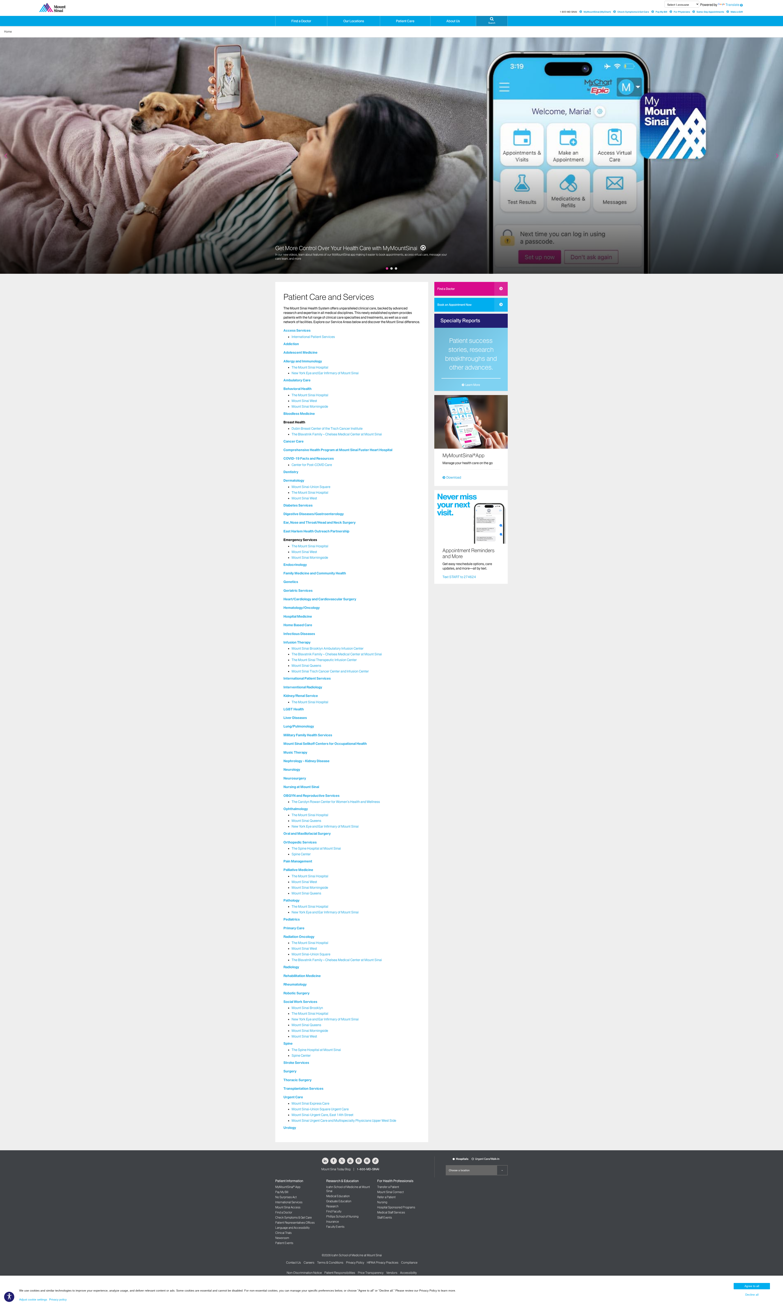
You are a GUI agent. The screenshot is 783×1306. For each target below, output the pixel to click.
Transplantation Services (303, 1088)
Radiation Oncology (298, 937)
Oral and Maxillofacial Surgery (307, 833)
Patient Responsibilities (339, 1273)
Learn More (472, 385)
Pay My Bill (661, 11)
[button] (492, 21)
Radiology (291, 967)
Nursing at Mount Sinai (301, 787)
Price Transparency (371, 1273)
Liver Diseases (295, 718)
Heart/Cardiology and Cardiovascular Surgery (319, 599)
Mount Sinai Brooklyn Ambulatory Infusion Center (328, 648)
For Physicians (682, 11)
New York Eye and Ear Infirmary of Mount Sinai (325, 373)
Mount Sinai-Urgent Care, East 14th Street (322, 1115)
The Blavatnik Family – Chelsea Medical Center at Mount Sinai (337, 434)
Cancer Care (293, 441)
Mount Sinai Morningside (310, 406)
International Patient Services (313, 337)
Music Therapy (295, 752)
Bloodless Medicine (299, 414)
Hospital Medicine (297, 616)
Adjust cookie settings (33, 1299)
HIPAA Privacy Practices (382, 1262)
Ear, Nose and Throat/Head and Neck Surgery (319, 522)
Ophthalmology (295, 809)
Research (332, 1206)
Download (453, 477)
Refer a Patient (386, 1197)
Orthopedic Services (300, 842)
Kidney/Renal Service (300, 696)
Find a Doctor (446, 289)
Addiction (291, 344)
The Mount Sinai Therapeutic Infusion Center (324, 660)
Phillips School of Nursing (342, 1216)
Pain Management (297, 861)
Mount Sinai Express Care (310, 1103)
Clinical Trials (283, 1233)
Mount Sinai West (304, 401)
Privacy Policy (355, 1262)
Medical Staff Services (391, 1212)
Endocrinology (295, 565)
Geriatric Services (298, 590)
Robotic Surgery (296, 993)
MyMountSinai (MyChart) (597, 11)
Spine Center (301, 854)
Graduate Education (338, 1201)
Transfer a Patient (388, 1187)
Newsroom (282, 1238)
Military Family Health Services (307, 735)
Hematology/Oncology (301, 608)
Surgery (289, 1071)
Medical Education (338, 1196)
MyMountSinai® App (287, 1187)
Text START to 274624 (459, 577)
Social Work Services (300, 1002)
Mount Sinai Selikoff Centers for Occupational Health (325, 744)
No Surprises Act (286, 1197)
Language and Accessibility (292, 1228)
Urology (289, 1128)
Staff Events (384, 1217)
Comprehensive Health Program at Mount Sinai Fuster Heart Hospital (337, 450)
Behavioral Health (297, 389)
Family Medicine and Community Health (314, 573)
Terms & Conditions (330, 1262)
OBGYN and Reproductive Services (311, 796)
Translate (732, 5)
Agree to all (751, 1286)
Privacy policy (58, 1299)
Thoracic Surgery (297, 1080)
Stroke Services (296, 1063)
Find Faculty (333, 1211)
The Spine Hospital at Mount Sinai (316, 848)
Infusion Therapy (297, 642)
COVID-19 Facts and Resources (308, 458)
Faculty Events (335, 1227)
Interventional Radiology (302, 687)
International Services (288, 1202)
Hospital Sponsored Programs (396, 1207)
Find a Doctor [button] (301, 21)
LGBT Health (293, 709)
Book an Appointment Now (454, 305)
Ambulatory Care (297, 380)
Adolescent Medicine (300, 352)
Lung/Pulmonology (298, 726)
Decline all (752, 1294)
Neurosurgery (294, 778)
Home (8, 31)
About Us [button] (453, 21)
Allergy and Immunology (302, 361)
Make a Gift (737, 11)
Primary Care (293, 928)
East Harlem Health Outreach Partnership (316, 531)
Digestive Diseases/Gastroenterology (313, 514)
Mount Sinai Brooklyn (307, 1008)
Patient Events (284, 1243)
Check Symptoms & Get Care (633, 11)
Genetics (290, 582)
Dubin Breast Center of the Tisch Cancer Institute (327, 428)
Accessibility (408, 1273)
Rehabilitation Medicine (302, 976)
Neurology (291, 769)
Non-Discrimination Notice (304, 1273)
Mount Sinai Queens (306, 665)
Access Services (297, 330)
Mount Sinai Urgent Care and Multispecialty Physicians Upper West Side (344, 1120)
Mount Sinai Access (287, 1207)
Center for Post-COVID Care (312, 465)
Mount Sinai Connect (390, 1192)
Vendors (391, 1273)
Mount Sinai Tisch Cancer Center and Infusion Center (330, 671)
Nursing (382, 1202)
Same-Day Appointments (710, 11)
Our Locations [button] (353, 21)
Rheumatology (295, 984)
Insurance (332, 1221)
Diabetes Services (298, 505)
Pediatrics (291, 919)
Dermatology (293, 480)
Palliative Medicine (298, 870)
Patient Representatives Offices (295, 1222)
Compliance (409, 1262)
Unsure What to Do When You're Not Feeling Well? (335, 252)
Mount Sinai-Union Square (311, 487)
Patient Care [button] (405, 21)
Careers (309, 1262)
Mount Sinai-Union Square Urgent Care (320, 1109)
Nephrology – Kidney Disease (306, 761)
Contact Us (293, 1262)
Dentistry (290, 472)
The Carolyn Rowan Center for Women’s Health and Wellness (336, 802)
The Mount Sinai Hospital (310, 367)
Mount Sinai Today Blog (336, 1169)
